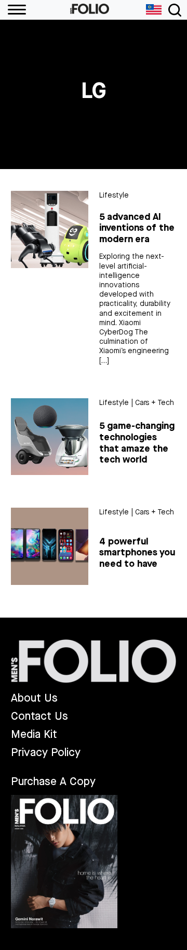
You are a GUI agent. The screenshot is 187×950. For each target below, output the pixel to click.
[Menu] (13, 10)
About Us (34, 698)
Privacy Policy (46, 752)
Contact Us (39, 716)
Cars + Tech (154, 403)
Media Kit (34, 734)
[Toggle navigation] (174, 10)
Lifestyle (114, 195)
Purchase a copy (53, 781)
